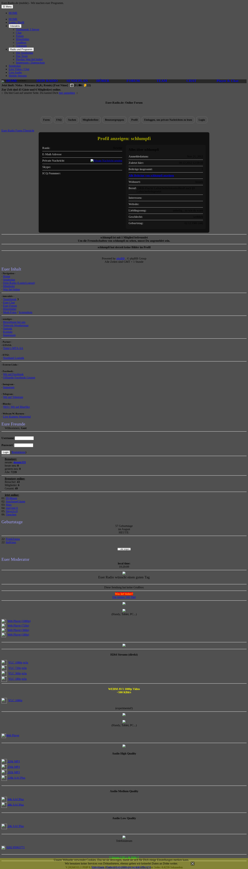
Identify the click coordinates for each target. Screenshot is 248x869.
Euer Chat (9, 302)
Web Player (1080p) (19, 621)
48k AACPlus (15, 804)
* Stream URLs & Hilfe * (124, 857)
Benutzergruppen (114, 119)
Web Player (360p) (18, 630)
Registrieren (18, 452)
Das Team (22, 56)
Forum (20, 36)
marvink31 (12, 508)
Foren (46, 119)
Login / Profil (16, 22)
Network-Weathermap (16, 325)
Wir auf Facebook (13, 374)
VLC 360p (14, 673)
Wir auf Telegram (13, 397)
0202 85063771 (16, 847)
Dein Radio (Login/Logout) (19, 282)
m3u (25, 662)
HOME (13, 12)
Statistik (7, 328)
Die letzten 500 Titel (124, 597)
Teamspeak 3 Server (27, 29)
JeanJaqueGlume (15, 501)
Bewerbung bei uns (14, 322)
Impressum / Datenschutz (30, 62)
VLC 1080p (15, 662)
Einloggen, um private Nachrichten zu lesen (168, 119)
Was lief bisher (11, 289)
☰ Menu (7, 6)
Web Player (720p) (18, 625)
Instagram (8, 387)
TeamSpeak (10, 299)
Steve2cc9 (12, 511)
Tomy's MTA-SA (13, 348)
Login (202, 119)
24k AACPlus (15, 826)
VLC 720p (14, 668)
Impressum (9, 335)
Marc (9, 504)
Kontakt (7, 331)
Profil (134, 119)
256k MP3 (13, 766)
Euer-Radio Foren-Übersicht (17, 130)
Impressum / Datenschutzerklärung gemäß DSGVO (121, 867)
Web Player (12, 735)
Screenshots (25, 312)
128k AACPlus (16, 777)
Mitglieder (9, 286)
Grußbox (21, 42)
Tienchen (11, 514)
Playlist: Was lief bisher (29, 59)
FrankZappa (13, 538)
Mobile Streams (18, 75)
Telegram (21, 45)
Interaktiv (15, 26)
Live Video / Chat (19, 69)
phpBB (120, 258)
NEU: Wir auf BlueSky (16, 406)
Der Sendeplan (24, 52)
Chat (18, 32)
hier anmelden (67, 92)
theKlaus (11, 542)
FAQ (59, 119)
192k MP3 (13, 772)
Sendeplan (15, 65)
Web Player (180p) (18, 634)
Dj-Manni (11, 498)
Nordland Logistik (13, 357)
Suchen (72, 119)
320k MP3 (13, 761)
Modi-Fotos (10, 312)
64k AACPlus (15, 799)
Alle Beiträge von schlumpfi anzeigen (151, 175)
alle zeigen (124, 549)
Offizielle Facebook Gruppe (19, 377)
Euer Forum (10, 305)
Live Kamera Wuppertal (17, 416)
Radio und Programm (21, 49)
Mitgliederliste (90, 119)
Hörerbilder (22, 39)
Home (6, 276)
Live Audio (15, 72)
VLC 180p (14, 678)
